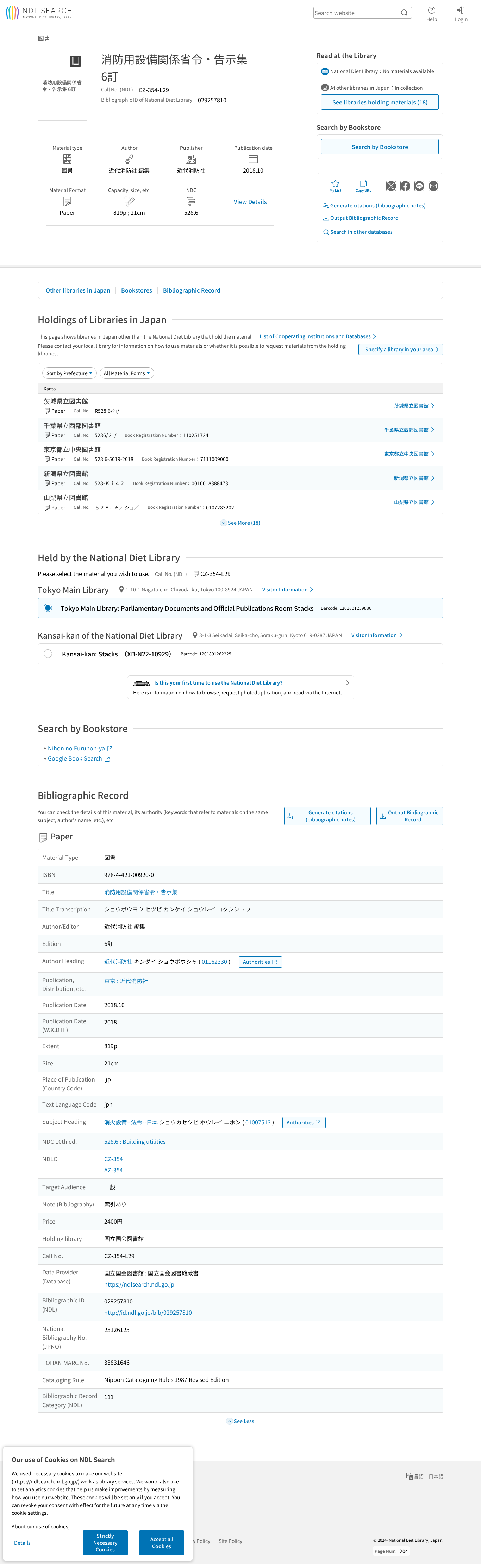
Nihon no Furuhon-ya (77, 748)
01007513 (258, 1122)
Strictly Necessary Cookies (105, 1542)
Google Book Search (76, 758)
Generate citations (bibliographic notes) (378, 205)
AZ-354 (113, 1170)
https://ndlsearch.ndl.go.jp (139, 1284)
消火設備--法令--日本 (131, 1122)
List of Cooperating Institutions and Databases (315, 336)
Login (461, 18)
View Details (250, 201)
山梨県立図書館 (411, 501)
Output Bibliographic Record (364, 217)
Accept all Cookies (161, 1543)
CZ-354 (113, 1158)
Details (22, 1542)
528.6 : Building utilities (134, 1141)
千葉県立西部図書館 (406, 429)
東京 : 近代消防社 (126, 980)
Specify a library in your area (399, 349)
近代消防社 (118, 961)
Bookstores (136, 290)
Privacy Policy (194, 1540)
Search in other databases (361, 231)
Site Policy (230, 1540)
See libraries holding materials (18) (380, 102)
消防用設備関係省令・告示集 (140, 891)
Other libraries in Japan (78, 290)
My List (335, 190)
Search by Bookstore (380, 146)
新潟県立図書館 (411, 477)
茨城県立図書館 (411, 405)
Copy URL (363, 190)
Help (431, 18)
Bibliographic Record (191, 290)
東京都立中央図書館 (406, 453)
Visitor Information (285, 589)
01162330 (214, 961)
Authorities (256, 961)
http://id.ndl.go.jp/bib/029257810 (148, 1312)
